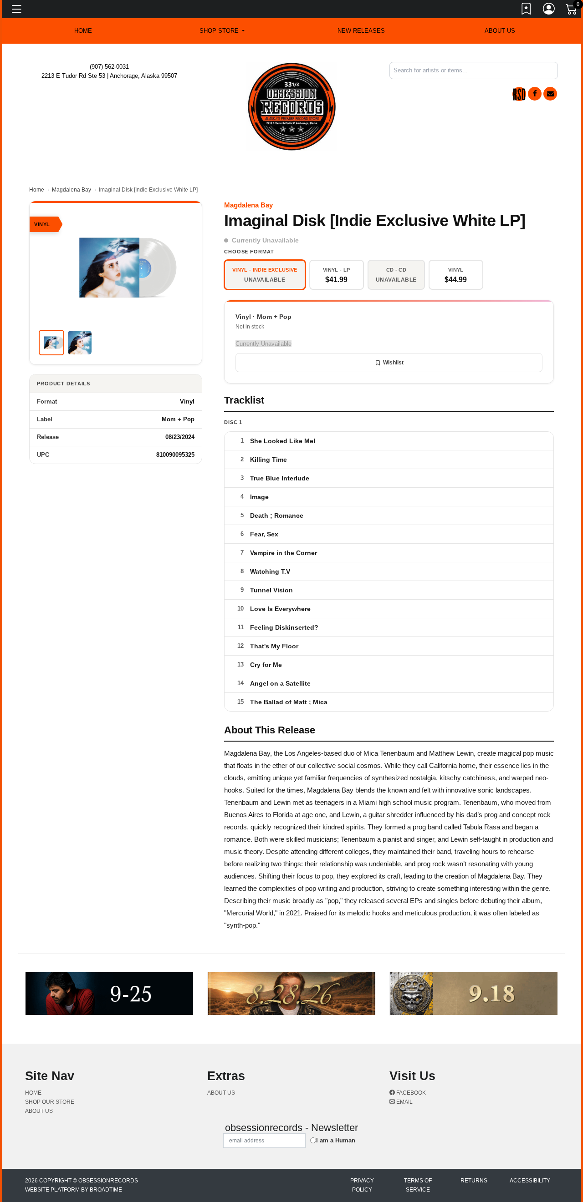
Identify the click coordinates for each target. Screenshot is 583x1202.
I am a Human (335, 1140)
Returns (473, 1180)
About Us (500, 30)
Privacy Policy (362, 1185)
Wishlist (393, 362)
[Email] (550, 93)
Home (36, 190)
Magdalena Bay (71, 190)
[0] (572, 10)
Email (404, 1102)
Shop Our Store (49, 1102)
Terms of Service (418, 1185)
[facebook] (534, 93)
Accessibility (530, 1180)
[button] (222, 31)
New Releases (361, 30)
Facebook (410, 1093)
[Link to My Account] (549, 10)
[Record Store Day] (519, 94)
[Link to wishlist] (526, 10)
